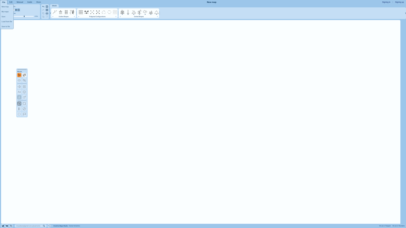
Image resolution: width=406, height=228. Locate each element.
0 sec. (14, 13)
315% (36, 16)
